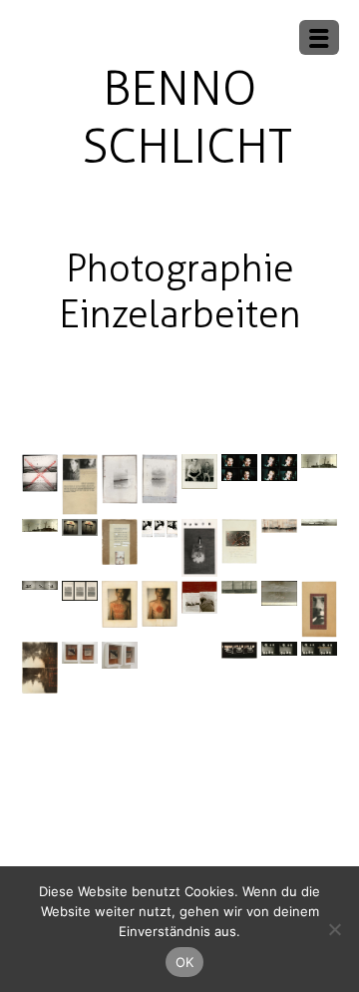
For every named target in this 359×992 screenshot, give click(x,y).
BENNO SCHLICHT (187, 117)
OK (185, 962)
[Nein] (334, 929)
